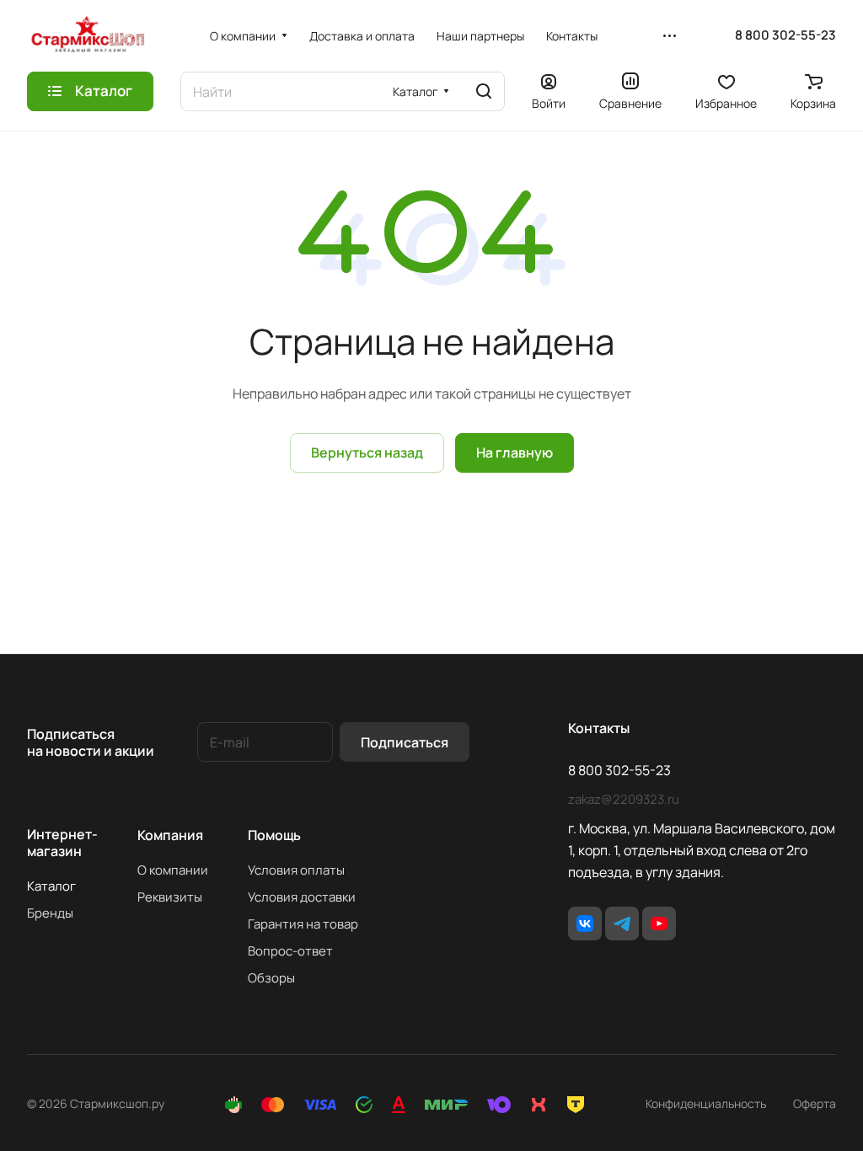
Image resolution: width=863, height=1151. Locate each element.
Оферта (814, 1103)
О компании (172, 870)
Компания (170, 835)
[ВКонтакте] (585, 923)
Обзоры (271, 978)
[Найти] (484, 91)
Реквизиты (169, 897)
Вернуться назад (367, 452)
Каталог (51, 886)
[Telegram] (622, 923)
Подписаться (404, 742)
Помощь (274, 835)
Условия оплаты (296, 870)
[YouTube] (659, 923)
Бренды (50, 913)
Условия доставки (302, 897)
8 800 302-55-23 (785, 35)
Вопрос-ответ (290, 951)
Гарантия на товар (303, 924)
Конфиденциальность (706, 1103)
